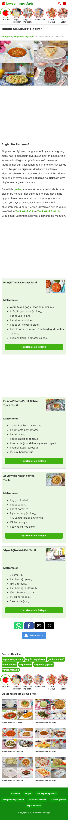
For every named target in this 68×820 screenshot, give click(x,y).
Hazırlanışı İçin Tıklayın (34, 346)
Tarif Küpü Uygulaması (46, 793)
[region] (34, 112)
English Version (34, 805)
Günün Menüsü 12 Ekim (45, 722)
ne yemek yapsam (43, 664)
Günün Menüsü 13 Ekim (12, 751)
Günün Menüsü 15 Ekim (12, 780)
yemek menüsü (10, 669)
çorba (17, 189)
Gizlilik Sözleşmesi (37, 799)
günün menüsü (56, 659)
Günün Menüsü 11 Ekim (12, 722)
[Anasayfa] (18, 4)
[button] (64, 3)
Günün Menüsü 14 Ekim (45, 751)
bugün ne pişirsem (35, 659)
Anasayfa (7, 36)
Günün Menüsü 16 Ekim (45, 780)
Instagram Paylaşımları (13, 799)
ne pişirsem (25, 664)
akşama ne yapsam (12, 659)
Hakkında (15, 793)
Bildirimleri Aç (37, 635)
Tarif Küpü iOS (24, 211)
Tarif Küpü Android (49, 211)
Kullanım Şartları (58, 799)
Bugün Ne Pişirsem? (24, 36)
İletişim (28, 793)
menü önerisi (9, 664)
